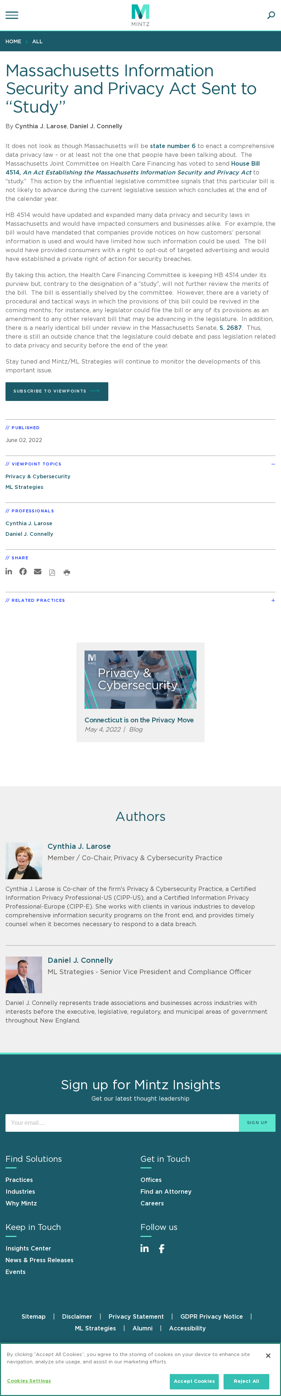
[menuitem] (15, 41)
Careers (152, 1204)
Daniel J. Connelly (96, 126)
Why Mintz (21, 1204)
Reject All (246, 1381)
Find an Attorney (166, 1192)
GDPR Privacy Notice (211, 1317)
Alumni (142, 1328)
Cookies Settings (29, 1381)
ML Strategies (24, 487)
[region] (140, 1369)
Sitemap (34, 1317)
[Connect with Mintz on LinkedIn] (147, 1252)
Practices (19, 1180)
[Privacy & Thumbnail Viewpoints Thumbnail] (140, 680)
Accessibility (187, 1328)
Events (15, 1272)
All (37, 41)
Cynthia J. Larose (41, 126)
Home (13, 41)
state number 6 (173, 146)
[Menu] (12, 15)
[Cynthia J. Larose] (23, 861)
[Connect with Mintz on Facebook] (166, 1252)
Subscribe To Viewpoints (50, 391)
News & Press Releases (39, 1260)
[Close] (268, 1356)
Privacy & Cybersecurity (38, 476)
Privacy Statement (136, 1317)
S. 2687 (231, 328)
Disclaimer (77, 1317)
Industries (20, 1192)
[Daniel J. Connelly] (23, 975)
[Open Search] (271, 15)
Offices (151, 1180)
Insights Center (28, 1249)
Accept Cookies (194, 1381)
